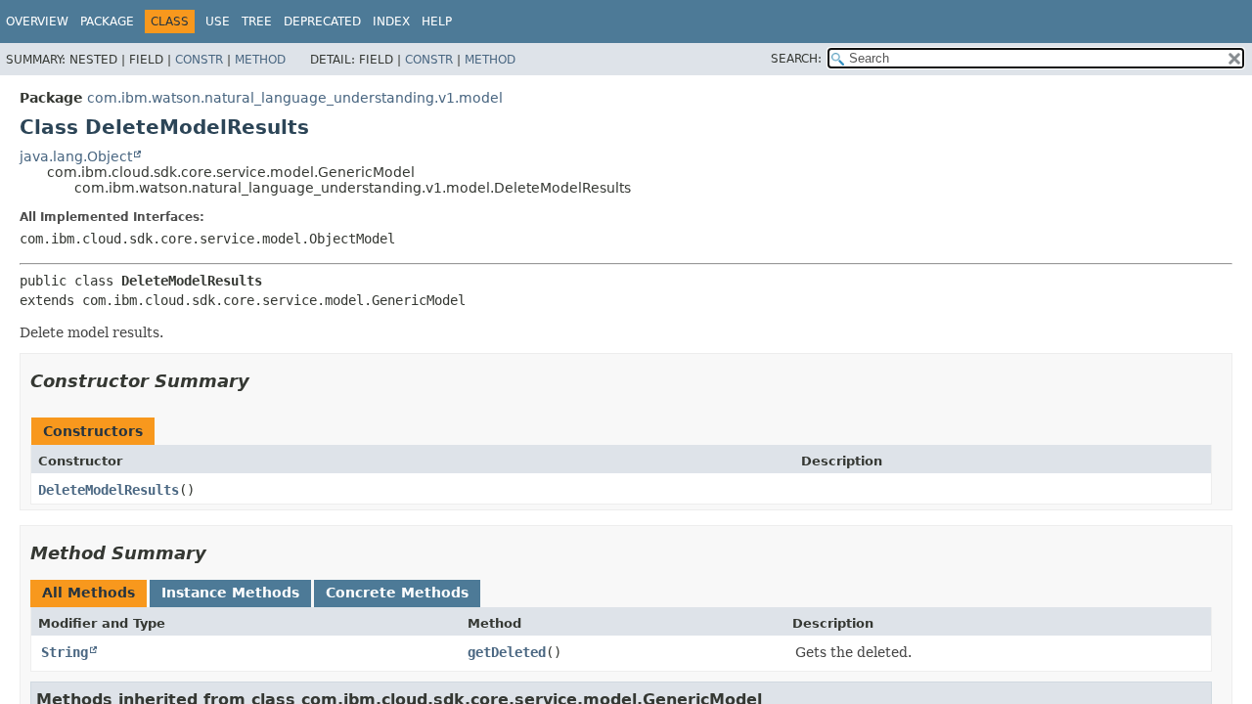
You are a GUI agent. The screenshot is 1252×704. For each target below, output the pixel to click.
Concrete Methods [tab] (397, 592)
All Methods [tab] (88, 592)
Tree (257, 21)
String (64, 652)
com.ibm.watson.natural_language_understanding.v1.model (295, 98)
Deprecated (322, 21)
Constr (199, 59)
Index (391, 21)
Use (217, 21)
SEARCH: (796, 59)
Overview (37, 21)
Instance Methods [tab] (230, 592)
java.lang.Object (76, 156)
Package (107, 21)
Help (437, 21)
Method (260, 59)
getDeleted (507, 652)
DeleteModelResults (108, 490)
